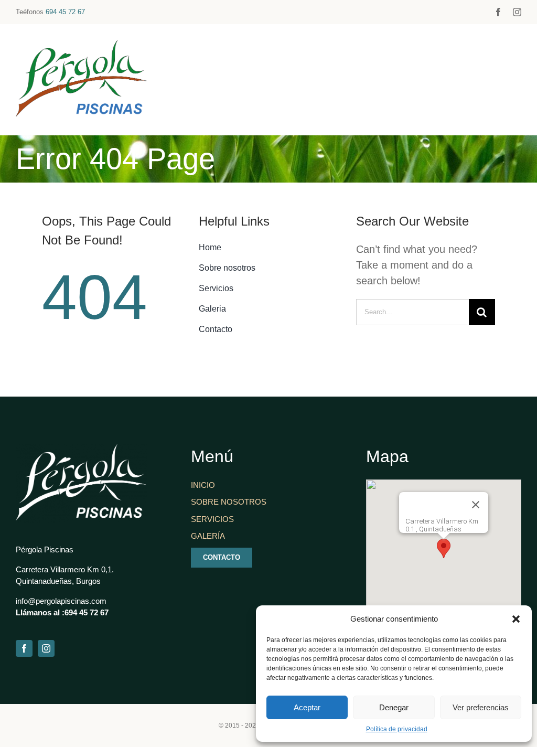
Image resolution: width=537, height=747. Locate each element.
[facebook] (498, 12)
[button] (516, 619)
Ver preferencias (481, 707)
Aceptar (307, 707)
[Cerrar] (475, 504)
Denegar (394, 707)
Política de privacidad (396, 729)
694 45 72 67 (65, 12)
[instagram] (517, 12)
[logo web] (81, 45)
